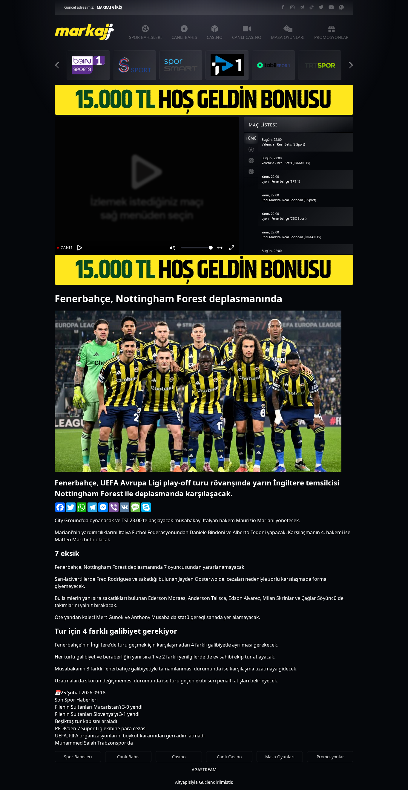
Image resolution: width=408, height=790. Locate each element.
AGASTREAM (204, 769)
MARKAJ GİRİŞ (109, 7)
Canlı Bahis (128, 757)
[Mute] (172, 248)
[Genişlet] (220, 248)
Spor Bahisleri (78, 757)
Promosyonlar (330, 757)
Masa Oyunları (280, 757)
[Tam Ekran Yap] (232, 248)
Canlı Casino (229, 757)
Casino (178, 757)
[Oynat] (80, 248)
